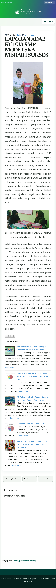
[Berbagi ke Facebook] (13, 336)
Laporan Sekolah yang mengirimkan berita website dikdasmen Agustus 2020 (32, 376)
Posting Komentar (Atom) (24, 561)
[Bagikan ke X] (11, 336)
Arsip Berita (49, 2)
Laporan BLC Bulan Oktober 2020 (31, 424)
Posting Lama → (30, 479)
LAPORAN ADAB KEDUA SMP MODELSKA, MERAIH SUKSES (26, 47)
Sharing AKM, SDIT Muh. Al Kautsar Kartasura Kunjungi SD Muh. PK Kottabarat (32, 444)
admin (18, 35)
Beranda (45, 479)
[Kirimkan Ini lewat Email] (6, 336)
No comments (31, 35)
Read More (9, 368)
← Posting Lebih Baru (12, 479)
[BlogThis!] (8, 336)
